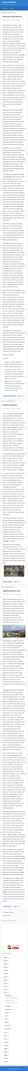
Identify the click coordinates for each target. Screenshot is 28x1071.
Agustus (7, 1012)
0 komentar (18, 408)
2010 (5, 1042)
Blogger (18, 1068)
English (11, 8)
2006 (5, 1055)
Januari (7, 1028)
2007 (5, 1052)
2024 (5, 964)
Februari (7, 1025)
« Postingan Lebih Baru (8, 912)
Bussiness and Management (9, 395)
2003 (5, 1061)
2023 (5, 967)
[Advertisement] (14, 935)
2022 (5, 970)
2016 (5, 986)
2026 (5, 957)
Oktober (7, 1006)
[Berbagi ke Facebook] (19, 396)
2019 (5, 976)
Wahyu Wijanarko (9, 2)
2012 (5, 1036)
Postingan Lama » (7, 915)
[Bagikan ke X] (18, 396)
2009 (5, 1045)
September (8, 1009)
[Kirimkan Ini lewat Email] (21, 396)
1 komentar (18, 20)
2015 (5, 989)
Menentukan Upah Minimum (12, 16)
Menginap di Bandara (10, 405)
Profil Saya (5, 8)
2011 (5, 1039)
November (8, 995)
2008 (5, 1048)
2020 (5, 973)
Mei (6, 1019)
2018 (5, 980)
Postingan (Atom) (11, 920)
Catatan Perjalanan (7, 581)
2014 (5, 993)
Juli (6, 1015)
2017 (5, 983)
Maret (7, 1022)
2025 (5, 960)
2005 (5, 1058)
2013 (5, 1032)
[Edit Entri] (24, 396)
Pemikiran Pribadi (7, 906)
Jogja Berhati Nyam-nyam (11, 591)
